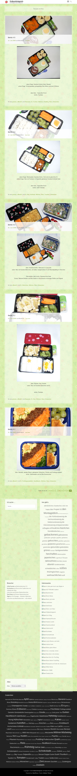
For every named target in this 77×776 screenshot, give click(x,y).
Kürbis (55, 726)
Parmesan (60, 736)
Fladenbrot (45, 709)
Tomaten (21, 757)
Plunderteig (33, 739)
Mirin (28, 732)
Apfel (26, 699)
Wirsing (18, 761)
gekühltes (61, 541)
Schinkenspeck (12, 751)
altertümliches (48, 506)
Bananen (28, 101)
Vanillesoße (60, 758)
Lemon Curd (18, 729)
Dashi (51, 706)
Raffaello (18, 743)
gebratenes (63, 535)
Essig (27, 709)
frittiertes (62, 531)
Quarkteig (69, 739)
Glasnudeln (36, 712)
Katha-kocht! (49, 628)
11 (62, 490)
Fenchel (30, 709)
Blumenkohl (20, 702)
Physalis (25, 739)
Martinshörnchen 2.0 (21, 586)
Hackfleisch (37, 481)
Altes (8, 686)
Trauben (47, 194)
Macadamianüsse (34, 729)
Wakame (67, 758)
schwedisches (50, 568)
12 (64, 490)
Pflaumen (13, 739)
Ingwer (31, 719)
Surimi (52, 754)
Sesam (8, 754)
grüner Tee (58, 712)
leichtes (59, 561)
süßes (63, 568)
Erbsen (14, 709)
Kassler (27, 723)
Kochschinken (12, 726)
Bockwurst (26, 702)
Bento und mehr (50, 599)
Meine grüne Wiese (51, 647)
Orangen (42, 736)
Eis (69, 705)
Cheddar (25, 706)
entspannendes (62, 525)
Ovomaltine (46, 736)
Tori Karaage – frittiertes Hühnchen (21, 596)
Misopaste (33, 732)
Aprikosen (41, 699)
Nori (14, 736)
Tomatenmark (30, 758)
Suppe (47, 754)
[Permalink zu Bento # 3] (38, 217)
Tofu (15, 758)
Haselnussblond (50, 625)
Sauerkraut (53, 747)
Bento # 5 (11, 37)
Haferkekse (28, 716)
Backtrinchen (49, 593)
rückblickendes (60, 564)
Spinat (32, 754)
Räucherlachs (14, 747)
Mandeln (53, 729)
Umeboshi (46, 758)
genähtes (44, 544)
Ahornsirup (15, 699)
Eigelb (66, 706)
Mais (38, 729)
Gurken (35, 101)
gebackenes (51, 534)
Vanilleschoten (53, 758)
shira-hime (27, 40)
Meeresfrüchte (16, 732)
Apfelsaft (37, 699)
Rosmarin (59, 743)
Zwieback (34, 765)
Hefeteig (52, 716)
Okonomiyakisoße (35, 736)
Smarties (20, 754)
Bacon (53, 699)
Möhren (40, 101)
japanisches (49, 557)
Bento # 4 (11, 132)
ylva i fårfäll (49, 670)
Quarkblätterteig (63, 739)
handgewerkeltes (61, 550)
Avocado (49, 699)
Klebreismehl (56, 723)
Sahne (37, 747)
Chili (29, 705)
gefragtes (53, 537)
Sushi (57, 754)
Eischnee (9, 709)
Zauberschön (49, 673)
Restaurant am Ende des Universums (56, 663)
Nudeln (24, 736)
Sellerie (59, 751)
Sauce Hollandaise (48, 747)
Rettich (35, 743)
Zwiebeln (40, 765)
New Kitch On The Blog (52, 657)
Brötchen (39, 702)
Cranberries (38, 705)
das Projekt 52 (56, 509)
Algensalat (21, 699)
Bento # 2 (11, 315)
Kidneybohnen (36, 723)
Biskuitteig (14, 702)
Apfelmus (31, 699)
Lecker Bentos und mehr (52, 641)
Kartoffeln (21, 723)
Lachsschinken (66, 726)
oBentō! (19, 101)
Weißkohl (14, 761)
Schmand (20, 751)
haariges (52, 550)
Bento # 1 (11, 429)
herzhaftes (51, 554)
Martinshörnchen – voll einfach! (23, 598)
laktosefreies (51, 561)
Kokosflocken (27, 726)
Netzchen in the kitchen (52, 654)
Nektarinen (9, 736)
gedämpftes (47, 537)
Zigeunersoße (37, 761)
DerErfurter (49, 605)
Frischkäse (55, 709)
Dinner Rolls (58, 705)
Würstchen (24, 762)
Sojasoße (27, 754)
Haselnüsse (43, 716)
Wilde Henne (49, 667)
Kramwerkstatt (50, 634)
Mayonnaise (9, 732)
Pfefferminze (69, 736)
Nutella (29, 736)
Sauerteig (58, 747)
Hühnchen (25, 285)
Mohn (38, 732)
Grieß (53, 712)
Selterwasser (65, 751)
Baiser (56, 699)
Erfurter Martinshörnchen (21, 592)
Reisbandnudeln (28, 743)
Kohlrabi (32, 194)
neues (65, 561)
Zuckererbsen (59, 761)
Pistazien (29, 739)
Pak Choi (50, 736)
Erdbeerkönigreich (16, 1)
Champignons (17, 706)
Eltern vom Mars (50, 609)
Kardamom (12, 723)
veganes (62, 572)
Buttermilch (54, 702)
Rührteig (29, 747)
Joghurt (40, 720)
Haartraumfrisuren (51, 618)
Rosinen (54, 743)
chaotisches (58, 506)
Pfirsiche (7, 739)
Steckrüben (36, 754)
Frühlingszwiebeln (27, 481)
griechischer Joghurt (48, 712)
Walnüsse (9, 761)
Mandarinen (47, 729)
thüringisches (53, 572)
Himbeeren (69, 716)
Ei (31, 101)
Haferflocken (21, 716)
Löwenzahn (29, 729)
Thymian (69, 754)
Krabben (48, 726)
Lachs (60, 726)
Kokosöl (37, 726)
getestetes (64, 547)
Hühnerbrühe (26, 720)
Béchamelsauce (65, 702)
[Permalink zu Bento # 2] (38, 308)
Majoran (42, 729)
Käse (52, 726)
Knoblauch (64, 723)
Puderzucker (49, 739)
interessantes (61, 554)
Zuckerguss (66, 762)
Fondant (49, 709)
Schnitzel (36, 751)
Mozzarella (49, 733)
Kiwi (28, 194)
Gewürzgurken (29, 712)
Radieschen (13, 743)
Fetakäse (34, 709)
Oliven (40, 736)
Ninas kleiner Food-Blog (52, 660)
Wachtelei (64, 758)
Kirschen (42, 723)
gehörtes (45, 541)
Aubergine (45, 699)
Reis (50, 101)
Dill (54, 705)
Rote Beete (64, 743)
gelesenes (67, 541)
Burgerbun (45, 702)
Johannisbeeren (46, 719)
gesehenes (60, 544)
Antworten (56, 101)
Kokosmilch (33, 726)
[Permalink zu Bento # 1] (38, 422)
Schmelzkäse (26, 751)
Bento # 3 (11, 225)
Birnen (8, 702)
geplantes (52, 544)
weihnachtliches (54, 575)
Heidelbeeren (61, 716)
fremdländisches (54, 531)
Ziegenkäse (31, 761)
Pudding (46, 101)
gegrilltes (58, 537)
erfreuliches (55, 528)
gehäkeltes (65, 537)
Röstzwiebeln (22, 747)
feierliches (64, 528)
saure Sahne (64, 747)
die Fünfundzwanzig (56, 516)
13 (67, 490)
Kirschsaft (48, 723)
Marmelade (60, 729)
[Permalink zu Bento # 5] (38, 30)
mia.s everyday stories (52, 651)
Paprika (55, 736)
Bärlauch (59, 702)
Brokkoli (31, 702)
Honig (10, 720)
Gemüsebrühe (19, 712)
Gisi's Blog (49, 615)
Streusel (41, 754)
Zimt (41, 761)
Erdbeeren (21, 709)
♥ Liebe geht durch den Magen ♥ (55, 586)
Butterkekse (49, 702)
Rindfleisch (46, 743)
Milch (24, 733)
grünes (14, 101)
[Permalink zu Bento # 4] (38, 124)
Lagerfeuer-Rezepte (61, 558)
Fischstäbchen (40, 709)
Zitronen (47, 762)
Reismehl (32, 743)
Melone (21, 732)
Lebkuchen (13, 729)
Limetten (21, 729)
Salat (43, 747)
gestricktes (46, 547)
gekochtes (53, 540)
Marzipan (67, 729)
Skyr (15, 754)
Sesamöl (12, 754)
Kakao (58, 719)
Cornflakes (32, 705)
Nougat (18, 736)
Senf (68, 751)
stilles (57, 568)
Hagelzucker (34, 716)
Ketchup (31, 723)
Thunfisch (64, 754)
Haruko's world (50, 622)
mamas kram (49, 644)
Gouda (42, 712)
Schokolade (45, 751)
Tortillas (36, 758)
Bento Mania (49, 596)
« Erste (50, 490)
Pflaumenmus (20, 739)
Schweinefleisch (54, 751)
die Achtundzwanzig (62, 513)
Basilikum (69, 699)
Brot (35, 702)
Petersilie (64, 736)
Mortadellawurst (42, 732)
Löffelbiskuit (25, 729)
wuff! (63, 575)
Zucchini (54, 762)
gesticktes (68, 544)
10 (59, 490)
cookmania (49, 602)
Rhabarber (39, 743)
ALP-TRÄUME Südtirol (52, 589)
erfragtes (46, 528)
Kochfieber (49, 631)
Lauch (9, 729)
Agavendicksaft (8, 699)
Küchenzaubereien (51, 638)
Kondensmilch (43, 726)
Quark (57, 739)
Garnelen (11, 712)
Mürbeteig (66, 732)
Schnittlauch (32, 751)
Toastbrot (11, 758)
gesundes (55, 547)
